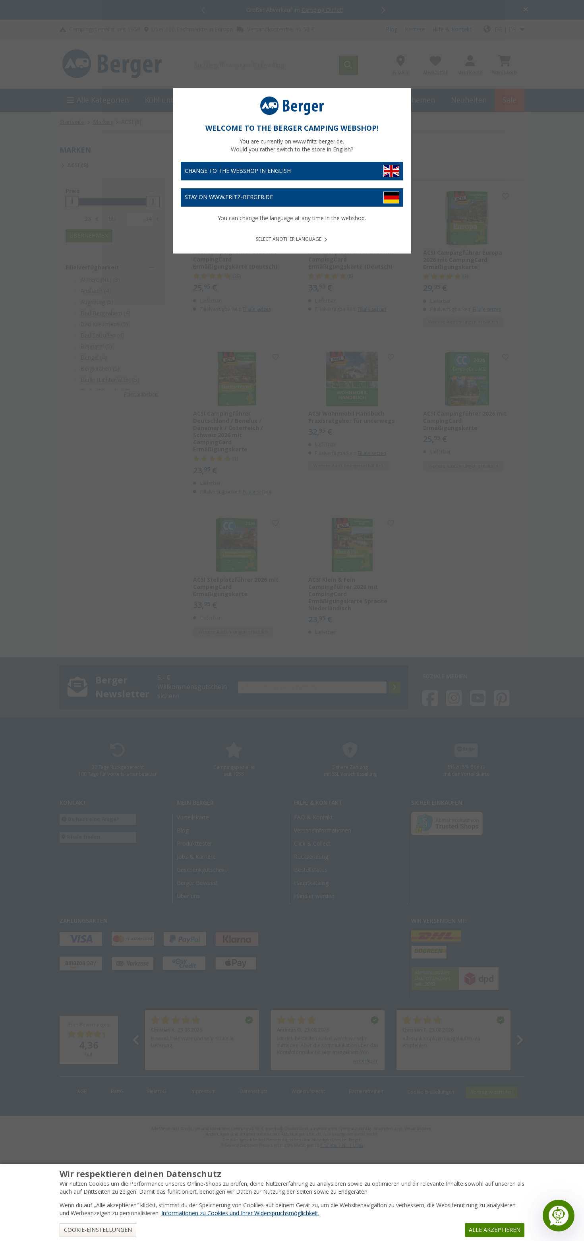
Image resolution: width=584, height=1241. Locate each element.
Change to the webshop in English (238, 171)
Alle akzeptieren (494, 1230)
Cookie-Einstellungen (98, 1230)
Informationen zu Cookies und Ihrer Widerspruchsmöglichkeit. (240, 1213)
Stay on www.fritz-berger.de (229, 197)
